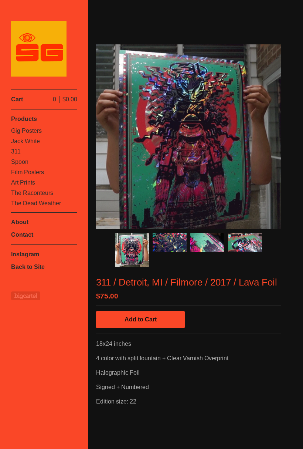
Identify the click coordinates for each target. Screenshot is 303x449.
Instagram (25, 254)
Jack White (25, 141)
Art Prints (23, 182)
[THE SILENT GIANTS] (39, 49)
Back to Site (28, 267)
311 (16, 151)
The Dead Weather (36, 203)
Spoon (19, 162)
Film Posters (27, 172)
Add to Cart (141, 319)
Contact (22, 235)
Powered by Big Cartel (25, 295)
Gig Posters (26, 131)
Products (24, 119)
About (19, 222)
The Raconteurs (32, 193)
